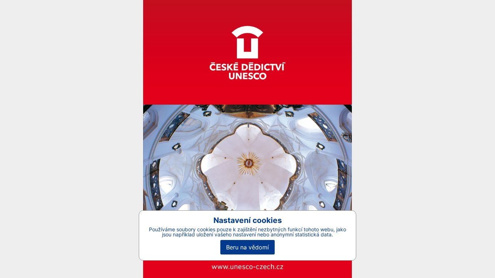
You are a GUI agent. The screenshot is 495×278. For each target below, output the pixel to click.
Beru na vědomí (247, 247)
